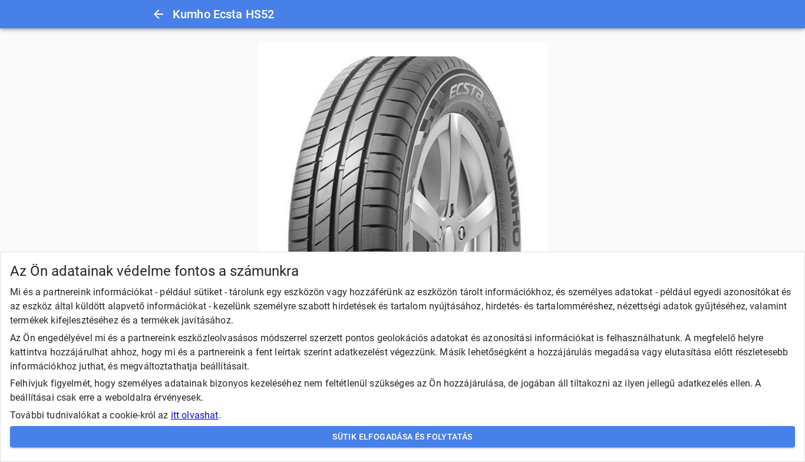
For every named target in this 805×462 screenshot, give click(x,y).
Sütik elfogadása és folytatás (402, 436)
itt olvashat (195, 415)
